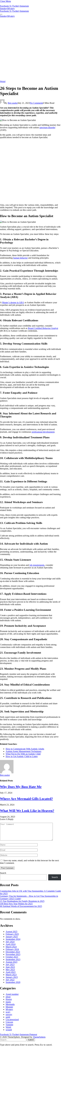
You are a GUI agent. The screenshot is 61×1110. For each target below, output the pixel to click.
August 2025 (11, 931)
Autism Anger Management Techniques (23, 751)
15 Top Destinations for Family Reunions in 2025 (22, 901)
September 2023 (13, 959)
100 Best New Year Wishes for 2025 (16, 903)
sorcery (9, 1014)
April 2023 (10, 972)
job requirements (37, 565)
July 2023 (10, 964)
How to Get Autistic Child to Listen (22, 756)
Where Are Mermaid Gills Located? (26, 799)
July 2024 (10, 941)
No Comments (36, 103)
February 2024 (12, 949)
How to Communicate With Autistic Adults (25, 749)
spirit (8, 1017)
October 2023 (12, 957)
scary (8, 1012)
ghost (8, 997)
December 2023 (13, 952)
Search (3, 873)
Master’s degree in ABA (13, 302)
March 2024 (11, 947)
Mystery (9, 1009)
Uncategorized (12, 1019)
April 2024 (10, 944)
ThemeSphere (39, 1037)
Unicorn (9, 1022)
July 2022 (10, 980)
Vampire (9, 1024)
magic (8, 1002)
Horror (9, 999)
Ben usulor (13, 103)
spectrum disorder (47, 127)
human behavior (20, 258)
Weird (2, 81)
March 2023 (11, 974)
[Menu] (1, 14)
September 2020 (13, 982)
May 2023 (10, 969)
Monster (9, 1007)
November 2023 (13, 954)
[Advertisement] (30, 49)
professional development (43, 432)
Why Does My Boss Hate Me (21, 787)
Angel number (12, 994)
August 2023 (11, 962)
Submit (31, 1040)
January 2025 (12, 936)
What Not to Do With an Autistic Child (23, 754)
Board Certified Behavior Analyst (43, 328)
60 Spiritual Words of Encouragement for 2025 (21, 906)
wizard (9, 1029)
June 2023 (10, 967)
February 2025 (12, 934)
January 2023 (12, 977)
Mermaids (10, 1004)
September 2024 (13, 939)
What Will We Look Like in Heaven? (27, 811)
